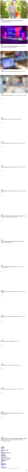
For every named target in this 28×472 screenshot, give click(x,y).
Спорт (2, 464)
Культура (3, 453)
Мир (2, 451)
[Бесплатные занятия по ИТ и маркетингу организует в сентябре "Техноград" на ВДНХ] (14, 87)
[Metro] (14, 0)
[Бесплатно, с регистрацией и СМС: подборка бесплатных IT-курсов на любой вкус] (14, 135)
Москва (2, 448)
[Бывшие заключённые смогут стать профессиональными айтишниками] (14, 406)
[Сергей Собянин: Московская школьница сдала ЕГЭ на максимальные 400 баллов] (14, 13)
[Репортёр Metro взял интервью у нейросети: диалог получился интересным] (14, 381)
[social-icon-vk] (1, 470)
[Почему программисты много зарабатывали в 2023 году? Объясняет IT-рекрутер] (14, 159)
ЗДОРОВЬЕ (2, 437)
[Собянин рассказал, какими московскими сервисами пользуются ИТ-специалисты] (14, 63)
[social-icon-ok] (5, 470)
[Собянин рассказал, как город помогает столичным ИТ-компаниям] (14, 111)
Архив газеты (3, 467)
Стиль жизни (3, 456)
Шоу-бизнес (3, 454)
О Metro (2, 465)
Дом (2, 462)
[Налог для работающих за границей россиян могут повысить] (14, 333)
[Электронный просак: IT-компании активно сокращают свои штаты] (14, 357)
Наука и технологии (5, 459)
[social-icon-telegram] (3, 470)
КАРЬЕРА (2, 290)
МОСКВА (2, 19)
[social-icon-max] (7, 470)
